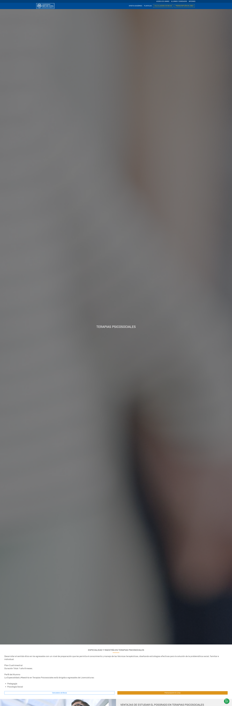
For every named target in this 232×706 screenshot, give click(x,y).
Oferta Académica (135, 6)
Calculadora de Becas (59, 693)
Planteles (148, 6)
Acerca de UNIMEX (162, 1)
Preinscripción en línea (184, 6)
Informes (192, 1)
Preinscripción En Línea (172, 693)
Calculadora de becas (163, 6)
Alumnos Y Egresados (179, 1)
